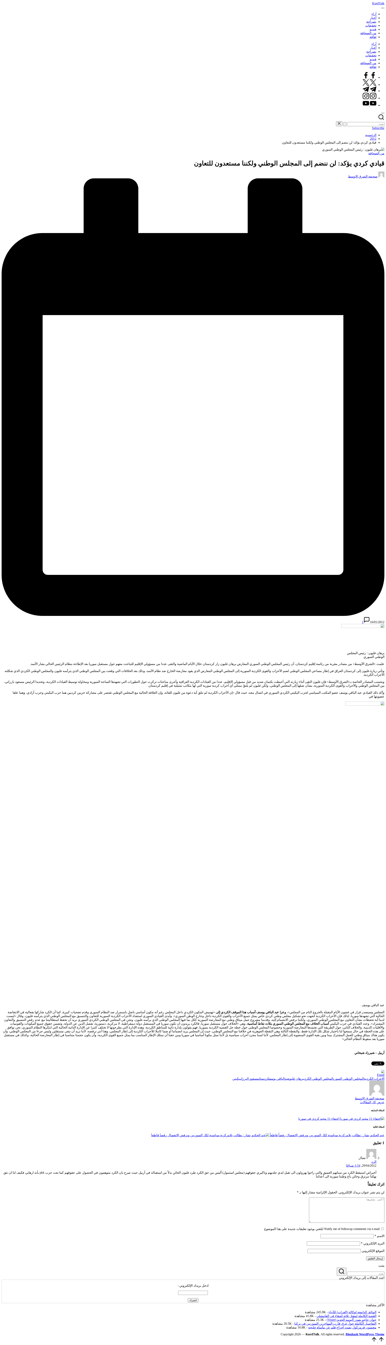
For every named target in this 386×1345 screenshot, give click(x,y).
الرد (373, 1161)
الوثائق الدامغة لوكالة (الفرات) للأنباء (352, 1312)
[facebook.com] (369, 77)
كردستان (264, 1078)
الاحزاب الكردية (374, 1078)
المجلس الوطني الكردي (318, 1078)
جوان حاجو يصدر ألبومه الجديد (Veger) (351, 1319)
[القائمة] (382, 8)
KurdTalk (378, 3)
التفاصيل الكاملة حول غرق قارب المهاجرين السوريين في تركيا (335, 1323)
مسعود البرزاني (249, 1078)
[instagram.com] (369, 98)
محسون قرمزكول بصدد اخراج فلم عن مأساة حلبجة (342, 1327)
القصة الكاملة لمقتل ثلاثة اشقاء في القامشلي (346, 1316)
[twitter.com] (369, 84)
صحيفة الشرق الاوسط (369, 1098)
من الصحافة (376, 153)
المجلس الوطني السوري (348, 1078)
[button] (344, 124)
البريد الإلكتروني (372, 1243)
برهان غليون (296, 1078)
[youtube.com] (369, 105)
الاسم (379, 1236)
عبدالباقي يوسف (279, 1078)
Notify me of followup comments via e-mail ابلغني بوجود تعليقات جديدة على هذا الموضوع (322, 1229)
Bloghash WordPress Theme (365, 1334)
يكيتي (236, 1078)
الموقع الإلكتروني (373, 1251)
